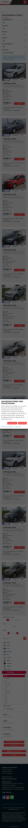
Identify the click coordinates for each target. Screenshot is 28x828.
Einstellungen (22, 423)
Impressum (18, 426)
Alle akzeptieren (12, 423)
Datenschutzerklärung (7, 426)
